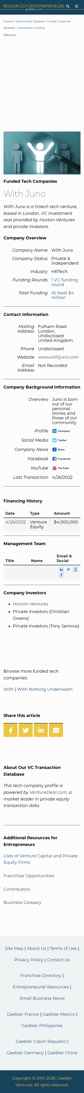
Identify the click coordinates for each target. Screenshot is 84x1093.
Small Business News (42, 998)
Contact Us (58, 959)
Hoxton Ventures (30, 604)
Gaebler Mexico (58, 1014)
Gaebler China (62, 1052)
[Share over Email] (56, 730)
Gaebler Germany (25, 1052)
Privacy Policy (28, 959)
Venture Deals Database (30, 21)
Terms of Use (63, 948)
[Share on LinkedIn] (41, 730)
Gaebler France (23, 1014)
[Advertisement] (42, 85)
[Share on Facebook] (11, 730)
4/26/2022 (15, 522)
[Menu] (76, 6)
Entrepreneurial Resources (41, 987)
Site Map (14, 948)
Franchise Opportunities (29, 875)
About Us (36, 948)
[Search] (68, 6)
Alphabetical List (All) (30, 27)
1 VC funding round (64, 282)
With (9, 689)
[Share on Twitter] (26, 730)
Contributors (17, 889)
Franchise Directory (40, 975)
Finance (8, 21)
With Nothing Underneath (45, 689)
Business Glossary (22, 902)
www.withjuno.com (58, 357)
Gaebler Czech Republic (41, 1041)
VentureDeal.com (48, 792)
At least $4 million (62, 295)
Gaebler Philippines (42, 1025)
